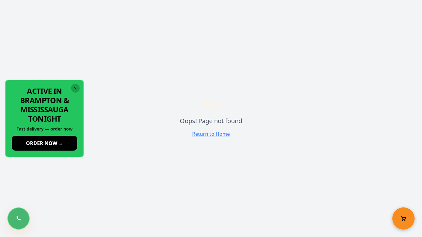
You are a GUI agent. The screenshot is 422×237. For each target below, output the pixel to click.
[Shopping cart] (403, 218)
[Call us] (18, 218)
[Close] (75, 88)
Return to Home (211, 134)
